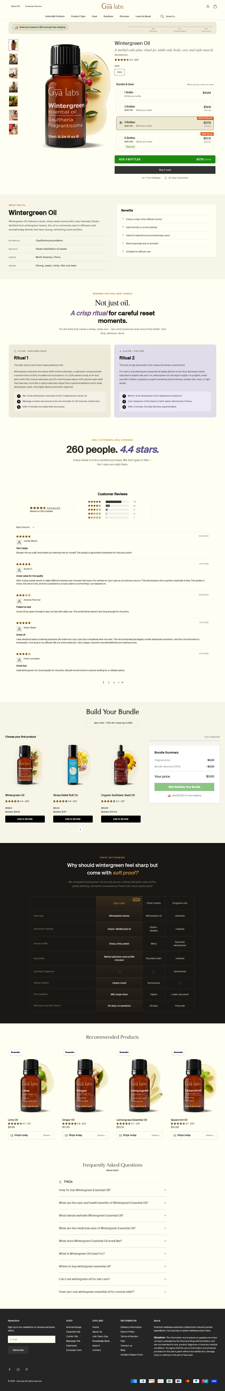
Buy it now (165, 170)
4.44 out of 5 (53, 508)
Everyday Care (74, 1350)
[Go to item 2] (13, 59)
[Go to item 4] (13, 87)
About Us (97, 1331)
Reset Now (65, 774)
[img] (23, 536)
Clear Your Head (183, 1095)
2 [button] (108, 682)
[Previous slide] (72, 829)
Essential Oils (73, 1331)
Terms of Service (129, 1336)
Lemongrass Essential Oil (131, 1120)
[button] (122, 59)
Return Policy (128, 1331)
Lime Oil (13, 1120)
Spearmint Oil (179, 1120)
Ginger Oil (68, 1120)
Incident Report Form (132, 1354)
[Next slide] (80, 829)
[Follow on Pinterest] (26, 1369)
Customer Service (33, 6)
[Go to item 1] (13, 45)
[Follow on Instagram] (18, 1369)
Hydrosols (71, 1345)
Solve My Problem (55, 16)
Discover (124, 16)
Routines (108, 16)
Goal (94, 16)
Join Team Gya (100, 1336)
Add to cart (165, 159)
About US (15, 6)
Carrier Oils (72, 1336)
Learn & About (143, 16)
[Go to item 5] (13, 101)
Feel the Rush (19, 774)
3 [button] (114, 682)
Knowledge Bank (101, 1340)
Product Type (78, 16)
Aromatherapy (73, 1327)
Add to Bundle (25, 819)
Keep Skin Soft (116, 774)
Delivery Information (131, 1327)
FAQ (123, 1340)
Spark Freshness (21, 1095)
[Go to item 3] (13, 73)
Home (95, 1327)
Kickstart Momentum (78, 1095)
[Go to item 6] (13, 115)
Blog (123, 1350)
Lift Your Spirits (129, 1095)
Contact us (126, 1345)
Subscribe (18, 1350)
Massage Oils (73, 1340)
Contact (96, 1350)
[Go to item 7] (13, 129)
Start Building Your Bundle (184, 787)
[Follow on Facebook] (9, 1369)
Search (96, 1345)
